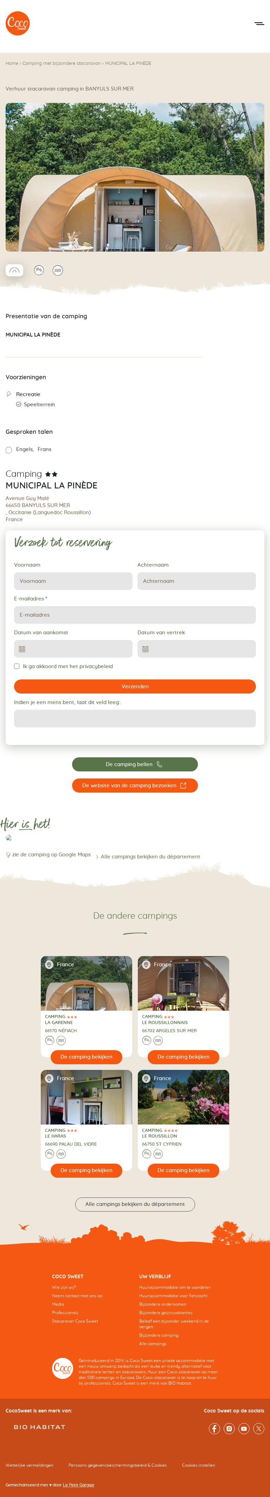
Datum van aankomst (41, 632)
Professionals (65, 1313)
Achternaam (153, 565)
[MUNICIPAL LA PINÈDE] (18, 23)
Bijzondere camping (158, 1335)
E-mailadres (30, 599)
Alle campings (153, 1344)
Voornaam (27, 565)
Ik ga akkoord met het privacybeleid (68, 666)
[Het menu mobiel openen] (259, 23)
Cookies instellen (198, 1465)
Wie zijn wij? (64, 1287)
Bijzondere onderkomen (162, 1304)
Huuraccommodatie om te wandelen (175, 1287)
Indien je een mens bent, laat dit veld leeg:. (67, 702)
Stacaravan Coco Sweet (75, 1321)
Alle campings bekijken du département (150, 857)
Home (12, 63)
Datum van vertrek (161, 632)
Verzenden (135, 686)
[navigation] (91, 1304)
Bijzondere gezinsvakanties (166, 1313)
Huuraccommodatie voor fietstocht (173, 1296)
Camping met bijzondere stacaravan (61, 63)
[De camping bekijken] (87, 1057)
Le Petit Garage (78, 1485)
